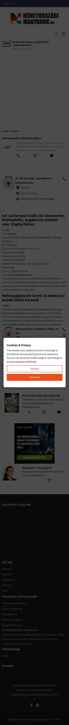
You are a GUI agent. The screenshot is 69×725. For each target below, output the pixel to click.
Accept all (34, 377)
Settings (34, 368)
